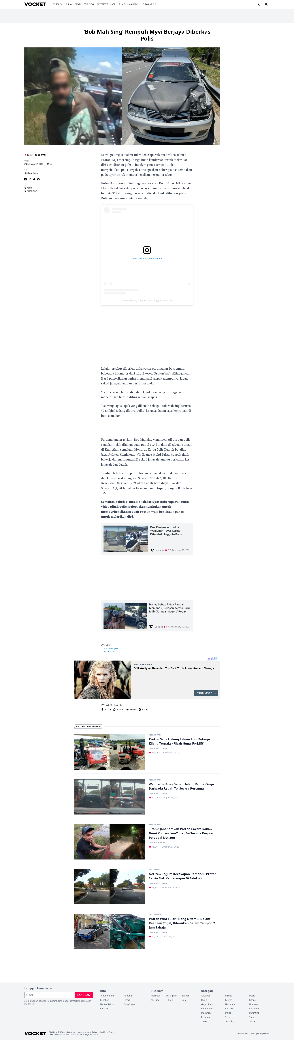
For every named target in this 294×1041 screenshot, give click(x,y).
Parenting (254, 1012)
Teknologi (89, 4)
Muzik (228, 1012)
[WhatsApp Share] (30, 179)
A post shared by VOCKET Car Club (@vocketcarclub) (147, 300)
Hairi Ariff (159, 843)
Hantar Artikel (107, 1004)
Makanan (206, 1012)
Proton (30, 188)
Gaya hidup (207, 1004)
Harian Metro (109, 651)
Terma (127, 999)
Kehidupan (58, 4)
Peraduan (206, 1017)
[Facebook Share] (25, 179)
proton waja (32, 191)
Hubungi (128, 995)
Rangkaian (132, 4)
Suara (252, 1017)
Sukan (69, 4)
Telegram (52, 1000)
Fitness (252, 999)
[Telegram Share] (38, 179)
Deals (122, 4)
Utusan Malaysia (111, 648)
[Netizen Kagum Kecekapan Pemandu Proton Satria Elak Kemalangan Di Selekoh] (109, 886)
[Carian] (266, 4)
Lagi (112, 4)
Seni (227, 1017)
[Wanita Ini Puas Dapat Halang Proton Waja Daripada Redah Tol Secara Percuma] (109, 797)
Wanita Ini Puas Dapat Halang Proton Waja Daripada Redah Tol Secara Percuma (181, 786)
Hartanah (230, 1004)
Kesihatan (254, 1008)
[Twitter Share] (34, 179)
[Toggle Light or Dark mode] (259, 4)
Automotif (102, 4)
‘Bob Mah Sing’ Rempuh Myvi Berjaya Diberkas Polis (147, 35)
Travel (78, 4)
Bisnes (228, 995)
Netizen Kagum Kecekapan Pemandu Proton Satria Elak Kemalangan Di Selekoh (183, 876)
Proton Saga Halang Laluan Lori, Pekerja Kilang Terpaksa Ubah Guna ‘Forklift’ (179, 741)
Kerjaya (104, 1008)
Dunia (204, 999)
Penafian (104, 999)
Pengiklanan (130, 1004)
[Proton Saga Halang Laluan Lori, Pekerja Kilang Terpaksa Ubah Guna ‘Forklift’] (109, 752)
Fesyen (228, 999)
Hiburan (253, 1004)
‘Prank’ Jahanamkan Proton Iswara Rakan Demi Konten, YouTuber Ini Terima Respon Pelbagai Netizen (181, 833)
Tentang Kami (107, 995)
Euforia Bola (149, 4)
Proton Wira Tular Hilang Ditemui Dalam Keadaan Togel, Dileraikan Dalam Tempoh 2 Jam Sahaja (182, 923)
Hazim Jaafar (32, 173)
